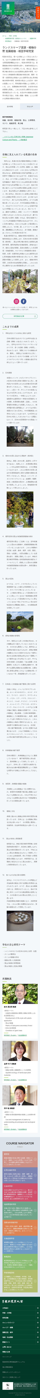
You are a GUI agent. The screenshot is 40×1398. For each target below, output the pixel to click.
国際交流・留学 (7, 1332)
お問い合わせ (6, 1347)
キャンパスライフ (8, 1322)
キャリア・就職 (7, 1327)
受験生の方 (38, 13)
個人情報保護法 (7, 1367)
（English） (13, 1035)
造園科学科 (33, 38)
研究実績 (7, 1035)
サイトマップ (6, 1357)
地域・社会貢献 (7, 1337)
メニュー (36, 6)
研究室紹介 (8, 41)
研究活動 (5, 1318)
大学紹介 (5, 1308)
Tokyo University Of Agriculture (23, 1393)
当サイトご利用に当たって (11, 1377)
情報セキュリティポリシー (11, 1372)
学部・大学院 (13, 36)
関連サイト (6, 1342)
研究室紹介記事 (19, 316)
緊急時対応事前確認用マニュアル (13, 1362)
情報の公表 (6, 1352)
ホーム (4, 36)
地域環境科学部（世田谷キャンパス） (16, 38)
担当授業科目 (22, 1035)
